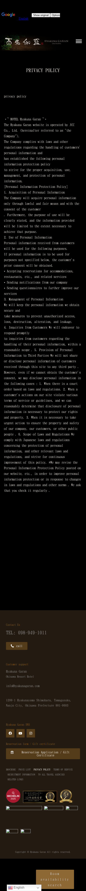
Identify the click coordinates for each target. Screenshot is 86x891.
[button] (16, 646)
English (18, 887)
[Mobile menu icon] (79, 41)
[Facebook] (10, 733)
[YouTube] (20, 733)
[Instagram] (31, 733)
